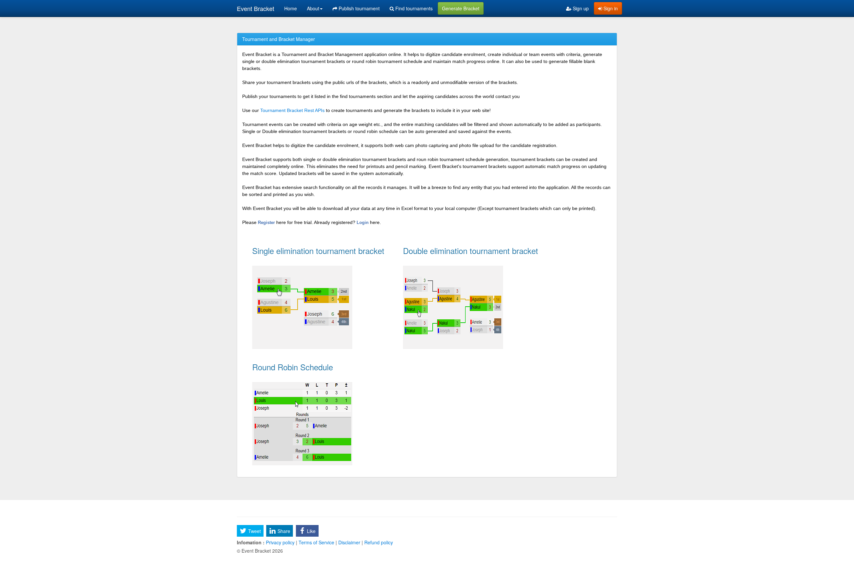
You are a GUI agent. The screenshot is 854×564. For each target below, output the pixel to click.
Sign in (610, 8)
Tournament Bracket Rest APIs (292, 110)
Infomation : (251, 542)
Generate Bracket (460, 8)
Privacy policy (280, 542)
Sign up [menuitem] (580, 8)
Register (267, 222)
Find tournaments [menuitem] (413, 8)
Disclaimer (349, 542)
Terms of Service (316, 542)
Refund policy (378, 542)
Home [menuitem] (290, 8)
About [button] (313, 8)
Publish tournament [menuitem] (358, 8)
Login (363, 222)
